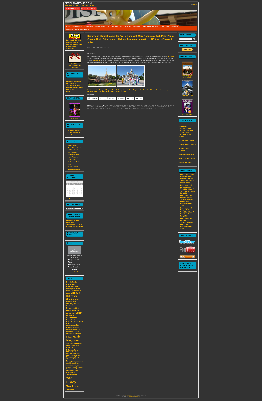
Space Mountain (77, 367)
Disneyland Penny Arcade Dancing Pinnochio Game (113, 106)
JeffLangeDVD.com (78, 3)
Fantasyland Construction (74, 320)
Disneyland (71, 303)
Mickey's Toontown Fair (73, 355)
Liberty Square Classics (187, 144)
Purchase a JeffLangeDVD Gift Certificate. (74, 65)
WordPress (131, 396)
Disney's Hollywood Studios (73, 296)
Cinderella (139, 105)
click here (74, 118)
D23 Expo (171, 56)
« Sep (68, 198)
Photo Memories (112, 26)
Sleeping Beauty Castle (137, 108)
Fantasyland (71, 318)
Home (68, 26)
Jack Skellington (78, 331)
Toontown (161, 108)
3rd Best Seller (187, 114)
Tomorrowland (71, 375)
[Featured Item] (74, 117)
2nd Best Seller (187, 95)
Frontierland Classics (186, 140)
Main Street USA (138, 106)
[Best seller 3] (187, 113)
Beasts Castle (71, 282)
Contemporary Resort (73, 288)
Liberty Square (70, 333)
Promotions (137, 26)
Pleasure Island (74, 363)
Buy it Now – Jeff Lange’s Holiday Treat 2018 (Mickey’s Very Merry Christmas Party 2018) (187, 212)
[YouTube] (187, 253)
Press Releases (125, 26)
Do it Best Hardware (74, 130)
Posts (195, 4)
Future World (78, 322)
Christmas (70, 284)
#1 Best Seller (187, 77)
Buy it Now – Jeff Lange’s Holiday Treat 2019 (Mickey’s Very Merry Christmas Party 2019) (187, 189)
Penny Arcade (104, 108)
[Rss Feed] (187, 258)
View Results (74, 272)
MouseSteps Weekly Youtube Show (78, 29)
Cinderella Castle (72, 287)
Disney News (88, 26)
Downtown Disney (73, 308)
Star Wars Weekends (71, 368)
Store (162, 26)
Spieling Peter (151, 108)
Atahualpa (137, 396)
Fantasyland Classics (186, 154)
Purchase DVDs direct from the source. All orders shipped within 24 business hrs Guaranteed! (74, 44)
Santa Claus (69, 365)
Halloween (70, 324)
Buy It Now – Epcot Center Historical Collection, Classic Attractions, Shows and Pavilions (187, 178)
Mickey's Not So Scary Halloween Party (73, 348)
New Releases (100, 26)
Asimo (111, 105)
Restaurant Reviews (150, 26)
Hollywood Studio (74, 264)
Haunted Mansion (72, 327)
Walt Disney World (71, 382)
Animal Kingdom (74, 267)
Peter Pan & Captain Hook (118, 108)
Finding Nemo (70, 321)
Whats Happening (172, 26)
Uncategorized (77, 26)
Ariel (106, 105)
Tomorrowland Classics (187, 158)
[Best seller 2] (187, 94)
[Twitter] (187, 243)
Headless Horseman (72, 329)
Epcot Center (70, 315)
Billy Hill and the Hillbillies (124, 105)
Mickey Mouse (149, 106)
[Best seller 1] (187, 75)
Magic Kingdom (74, 260)
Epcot (71, 262)
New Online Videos (185, 162)
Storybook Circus (72, 370)
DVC (74, 313)
